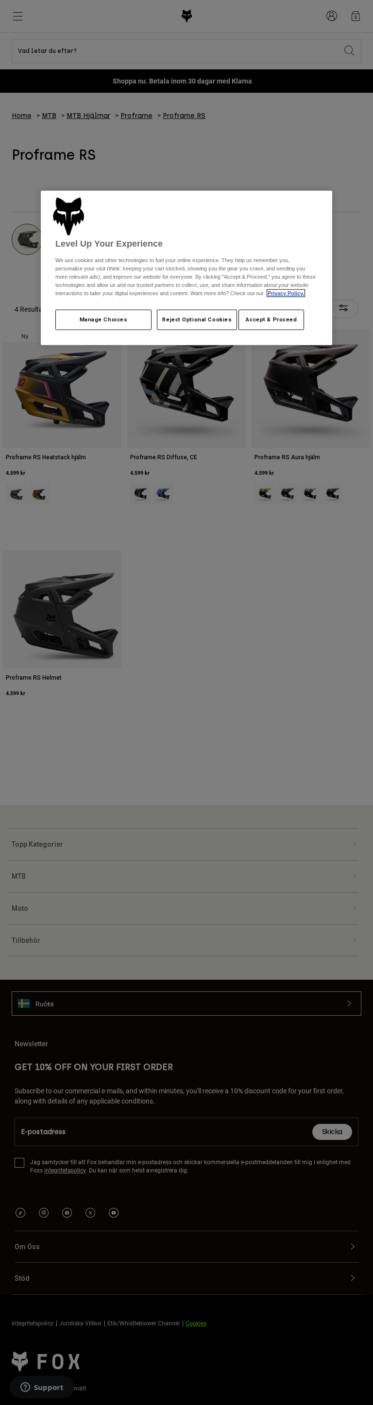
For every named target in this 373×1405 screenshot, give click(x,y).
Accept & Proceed (271, 319)
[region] (186, 268)
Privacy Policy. (286, 293)
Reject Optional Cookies (197, 319)
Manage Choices (104, 319)
